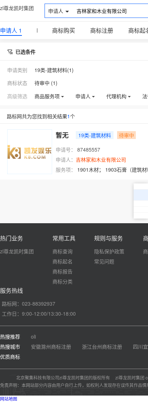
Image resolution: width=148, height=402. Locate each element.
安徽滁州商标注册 (51, 346)
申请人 (11, 30)
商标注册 (101, 30)
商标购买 (63, 30)
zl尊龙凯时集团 (17, 7)
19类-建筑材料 (94, 135)
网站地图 (8, 399)
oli (33, 336)
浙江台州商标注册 (102, 346)
